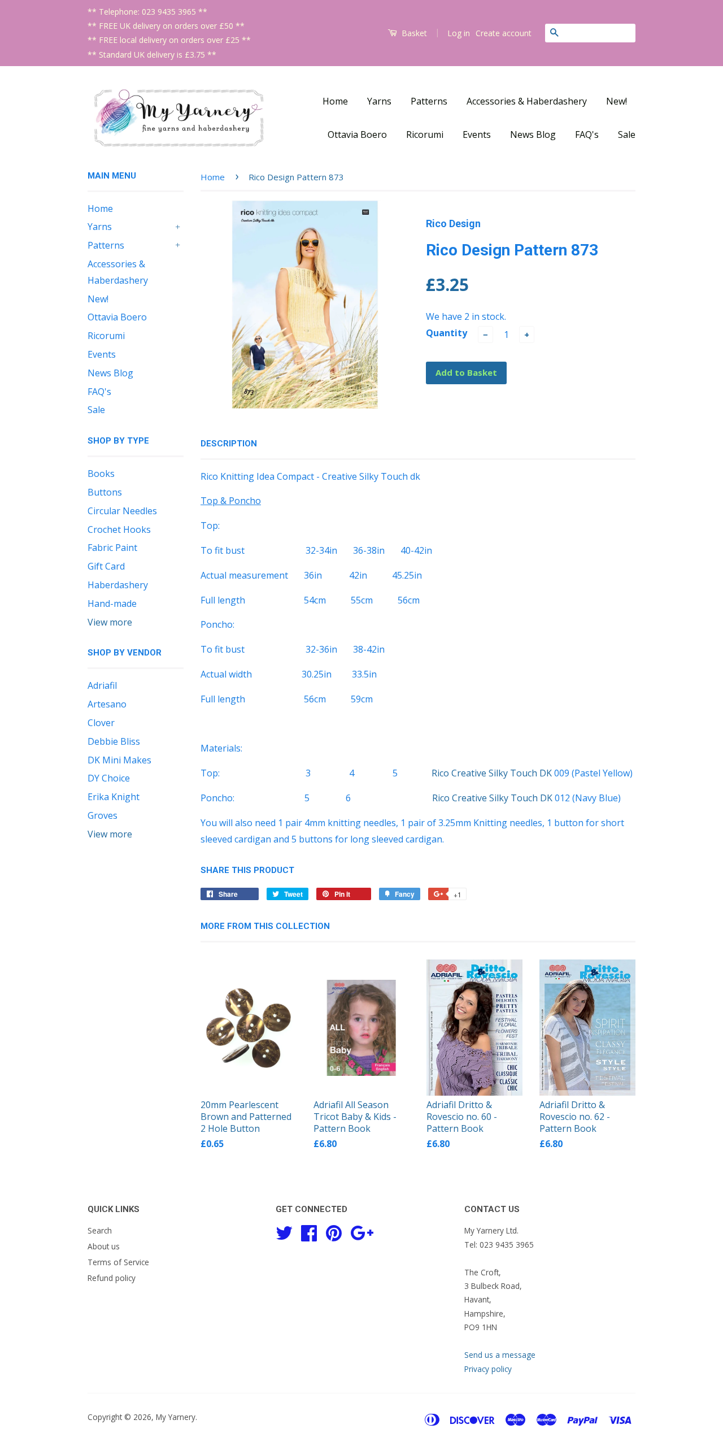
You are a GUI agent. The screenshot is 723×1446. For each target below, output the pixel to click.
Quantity (446, 333)
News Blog (533, 134)
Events (477, 134)
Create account (504, 33)
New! (616, 101)
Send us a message (499, 1354)
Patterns (429, 101)
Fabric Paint (112, 547)
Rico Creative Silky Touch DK (492, 773)
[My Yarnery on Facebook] (308, 1231)
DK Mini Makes (119, 760)
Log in (458, 33)
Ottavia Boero (357, 134)
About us (104, 1246)
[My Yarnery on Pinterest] (333, 1231)
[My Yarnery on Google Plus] (361, 1231)
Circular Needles (122, 511)
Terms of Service (118, 1262)
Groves (102, 815)
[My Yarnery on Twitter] (284, 1231)
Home (335, 101)
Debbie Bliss (114, 741)
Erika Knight (114, 797)
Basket (413, 33)
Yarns (379, 101)
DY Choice (109, 778)
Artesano (107, 704)
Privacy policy (488, 1369)
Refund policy (112, 1278)
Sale (626, 134)
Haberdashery (118, 585)
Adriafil (102, 685)
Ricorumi (424, 134)
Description (229, 443)
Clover (101, 723)
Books (101, 473)
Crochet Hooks (119, 529)
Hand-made (112, 603)
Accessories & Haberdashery (527, 101)
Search (100, 1230)
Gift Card (106, 566)
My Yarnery (175, 1417)
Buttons (105, 492)
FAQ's (587, 134)
